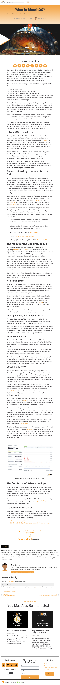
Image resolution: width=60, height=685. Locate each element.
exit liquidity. (23, 424)
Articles (13, 14)
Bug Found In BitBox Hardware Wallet (40, 631)
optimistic (16, 250)
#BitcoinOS (34, 232)
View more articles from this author (22, 572)
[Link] (16, 665)
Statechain (13, 204)
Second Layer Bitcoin (10, 591)
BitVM (41, 302)
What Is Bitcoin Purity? (16, 630)
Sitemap (46, 669)
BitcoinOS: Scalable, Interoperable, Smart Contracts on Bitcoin (30, 523)
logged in (11, 581)
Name (22, 665)
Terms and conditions (50, 667)
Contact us (47, 664)
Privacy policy (48, 666)
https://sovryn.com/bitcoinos (19, 521)
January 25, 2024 (42, 240)
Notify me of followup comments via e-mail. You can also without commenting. (27, 587)
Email (22, 671)
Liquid (38, 200)
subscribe (38, 587)
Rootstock (14, 391)
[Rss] (12, 665)
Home (8, 14)
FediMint (12, 202)
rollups (44, 140)
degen (25, 400)
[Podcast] (8, 665)
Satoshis (29, 429)
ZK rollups (26, 250)
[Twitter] (3, 665)
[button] (28, 2)
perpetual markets (43, 501)
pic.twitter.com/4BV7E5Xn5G (24, 236)
